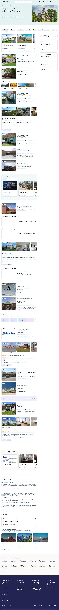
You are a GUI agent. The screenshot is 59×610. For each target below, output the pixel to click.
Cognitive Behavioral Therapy (21, 584)
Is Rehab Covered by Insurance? (51, 584)
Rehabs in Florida (4, 582)
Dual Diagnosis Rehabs (35, 587)
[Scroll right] (57, 30)
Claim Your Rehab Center (6, 594)
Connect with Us (5, 600)
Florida (13, 178)
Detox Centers (19, 583)
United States (7, 5)
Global (17, 178)
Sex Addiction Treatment (36, 589)
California (9, 178)
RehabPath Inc (41, 605)
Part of (21, 94)
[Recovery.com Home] (6, 1)
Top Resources (49, 580)
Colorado (19, 543)
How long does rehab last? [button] (44, 61)
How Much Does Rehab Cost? (51, 587)
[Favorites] (56, 1)
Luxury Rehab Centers (20, 582)
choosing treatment (16, 485)
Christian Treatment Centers (36, 590)
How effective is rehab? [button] (44, 64)
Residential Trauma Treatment (36, 588)
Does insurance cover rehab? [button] (45, 56)
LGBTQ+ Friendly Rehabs (21, 587)
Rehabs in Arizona (5, 587)
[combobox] (23, 2)
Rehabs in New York (5, 584)
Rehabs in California (5, 583)
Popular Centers (20, 580)
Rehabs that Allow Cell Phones (21, 590)
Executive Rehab (34, 584)
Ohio (11, 5)
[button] (8, 31)
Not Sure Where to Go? (6, 580)
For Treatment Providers (6, 592)
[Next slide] (35, 43)
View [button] (3, 129)
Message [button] (9, 129)
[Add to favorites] (15, 56)
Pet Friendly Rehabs (20, 589)
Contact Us (4, 598)
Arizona (3, 543)
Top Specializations (35, 580)
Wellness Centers (19, 588)
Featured (4, 178)
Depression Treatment (35, 583)
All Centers (3, 5)
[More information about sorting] (57, 31)
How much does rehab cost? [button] (45, 59)
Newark (8, 280)
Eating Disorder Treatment (36, 582)
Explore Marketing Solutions (6, 595)
